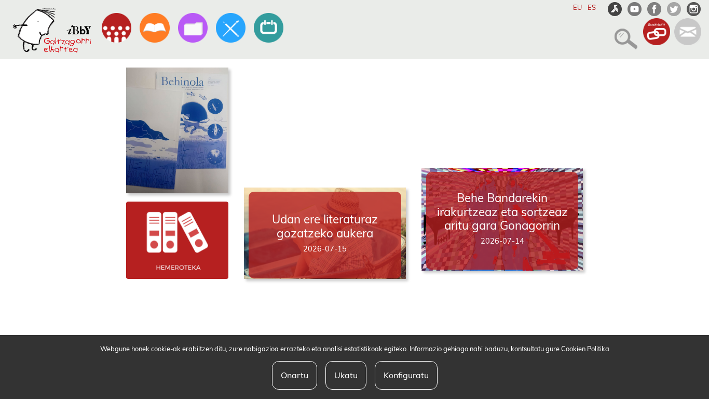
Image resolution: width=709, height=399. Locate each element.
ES (592, 7)
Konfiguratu (406, 375)
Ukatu (346, 375)
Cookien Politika (585, 348)
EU (577, 7)
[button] (623, 34)
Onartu (294, 375)
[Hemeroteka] (177, 239)
